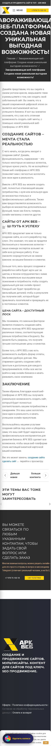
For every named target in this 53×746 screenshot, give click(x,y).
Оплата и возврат (22, 712)
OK (46, 743)
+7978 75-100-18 (39, 10)
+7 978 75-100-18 (12, 578)
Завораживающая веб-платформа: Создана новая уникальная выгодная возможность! (25, 62)
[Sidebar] (3, 227)
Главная (11, 58)
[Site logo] (6, 10)
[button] (50, 504)
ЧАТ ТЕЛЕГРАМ (34, 578)
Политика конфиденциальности (29, 705)
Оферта (6, 705)
